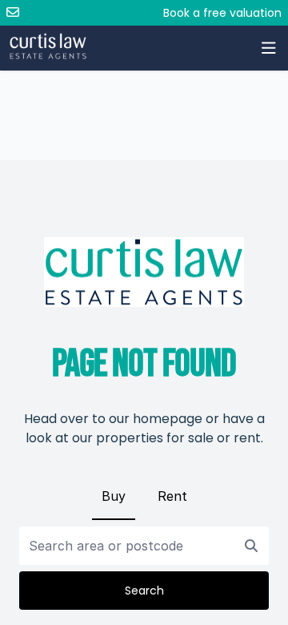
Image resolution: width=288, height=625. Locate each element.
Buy (114, 496)
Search (144, 591)
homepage (167, 418)
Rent (172, 496)
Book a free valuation (222, 13)
